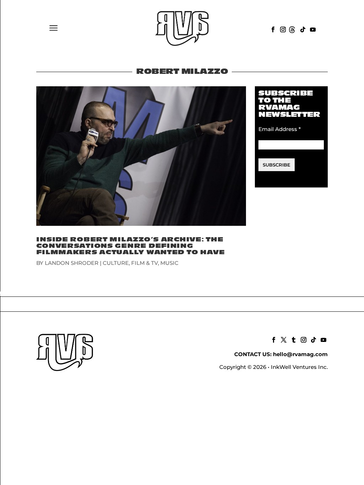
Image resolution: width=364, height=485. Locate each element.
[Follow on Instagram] (282, 29)
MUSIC (169, 263)
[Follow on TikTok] (302, 29)
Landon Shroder (71, 263)
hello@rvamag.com (300, 354)
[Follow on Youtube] (312, 29)
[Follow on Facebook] (272, 29)
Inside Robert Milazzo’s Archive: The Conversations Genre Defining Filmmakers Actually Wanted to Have (130, 246)
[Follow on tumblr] (293, 339)
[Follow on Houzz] (292, 29)
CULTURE (116, 263)
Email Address (279, 129)
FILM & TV (144, 263)
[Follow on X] (283, 339)
